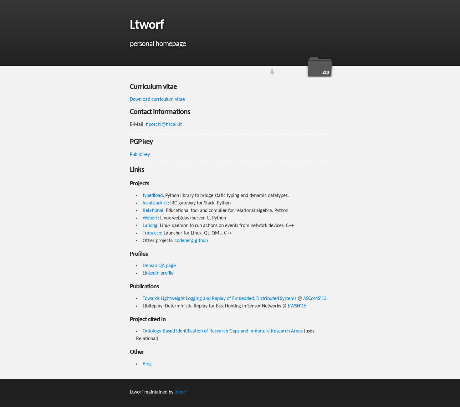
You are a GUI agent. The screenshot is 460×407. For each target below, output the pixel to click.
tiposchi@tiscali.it (164, 124)
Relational (153, 210)
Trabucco (152, 233)
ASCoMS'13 (314, 298)
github (201, 240)
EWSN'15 (297, 306)
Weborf (150, 218)
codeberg (184, 240)
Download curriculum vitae (319, 67)
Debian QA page (159, 265)
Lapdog (150, 225)
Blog (147, 364)
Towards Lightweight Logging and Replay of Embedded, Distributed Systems (219, 298)
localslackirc (155, 203)
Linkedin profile (158, 273)
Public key (140, 154)
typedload (153, 195)
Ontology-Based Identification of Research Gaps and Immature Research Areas (223, 331)
